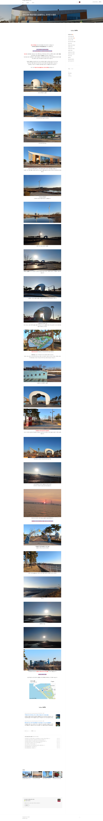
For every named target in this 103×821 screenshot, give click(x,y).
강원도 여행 (70, 43)
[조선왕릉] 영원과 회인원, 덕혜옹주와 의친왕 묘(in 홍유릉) (34, 739)
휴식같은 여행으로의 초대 (27, 0)
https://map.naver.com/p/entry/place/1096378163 (33, 713)
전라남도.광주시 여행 (71, 48)
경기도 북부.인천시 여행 (28, 736)
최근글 (69, 68)
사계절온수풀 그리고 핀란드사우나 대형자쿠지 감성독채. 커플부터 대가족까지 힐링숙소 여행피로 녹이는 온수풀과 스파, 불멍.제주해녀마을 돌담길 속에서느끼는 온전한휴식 (39, 725)
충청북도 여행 (70, 46)
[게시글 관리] (28, 731)
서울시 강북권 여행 (71, 38)
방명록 (28, 2)
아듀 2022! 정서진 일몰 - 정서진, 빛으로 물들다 (33, 742)
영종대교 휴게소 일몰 (42, 674)
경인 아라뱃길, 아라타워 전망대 (42, 49)
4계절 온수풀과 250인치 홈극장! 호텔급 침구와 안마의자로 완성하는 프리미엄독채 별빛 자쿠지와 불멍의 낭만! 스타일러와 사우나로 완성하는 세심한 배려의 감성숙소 (39, 717)
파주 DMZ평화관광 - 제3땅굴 (30, 747)
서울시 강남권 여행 (71, 36)
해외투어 (69, 57)
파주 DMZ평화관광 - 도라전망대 (30, 746)
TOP (79, 817)
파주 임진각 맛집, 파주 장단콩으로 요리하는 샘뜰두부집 (34, 745)
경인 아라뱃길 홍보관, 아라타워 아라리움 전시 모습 (42, 50)
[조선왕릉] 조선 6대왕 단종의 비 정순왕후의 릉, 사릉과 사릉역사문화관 (37, 738)
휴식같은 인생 (70, 34)
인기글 (72, 68)
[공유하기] (27, 731)
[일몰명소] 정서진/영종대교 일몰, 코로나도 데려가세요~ (42, 521)
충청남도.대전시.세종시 (71, 45)
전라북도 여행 (70, 50)
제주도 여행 (70, 55)
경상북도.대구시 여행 (71, 52)
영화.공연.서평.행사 (71, 59)
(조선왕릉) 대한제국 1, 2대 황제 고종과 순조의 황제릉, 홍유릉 (35, 741)
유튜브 (33, 2)
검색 (77, 2)
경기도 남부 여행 (70, 39)
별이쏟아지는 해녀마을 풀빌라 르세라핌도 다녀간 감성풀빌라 (38, 722)
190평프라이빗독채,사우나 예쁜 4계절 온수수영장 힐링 (37, 714)
